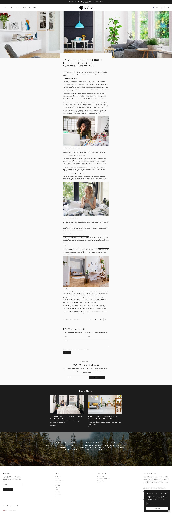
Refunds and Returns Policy (103, 478)
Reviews (18, 7)
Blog (24, 7)
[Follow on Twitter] (7, 505)
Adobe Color (89, 84)
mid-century (82, 222)
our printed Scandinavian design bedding (73, 179)
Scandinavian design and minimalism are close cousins (76, 236)
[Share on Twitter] (95, 319)
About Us (11, 7)
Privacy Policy (91, 332)
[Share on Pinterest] (100, 319)
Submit (67, 352)
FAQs (56, 489)
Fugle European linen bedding (95, 252)
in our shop (100, 113)
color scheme (72, 81)
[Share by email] (106, 319)
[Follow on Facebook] (4, 505)
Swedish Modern (90, 222)
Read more (53, 425)
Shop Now (57, 476)
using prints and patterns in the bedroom (88, 176)
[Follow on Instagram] (11, 505)
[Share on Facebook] (90, 319)
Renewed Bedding (59, 480)
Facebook (81, 312)
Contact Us (36, 7)
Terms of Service (101, 332)
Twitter (87, 312)
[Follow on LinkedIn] (18, 505)
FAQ (30, 7)
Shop (4, 7)
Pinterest (76, 312)
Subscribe (157, 508)
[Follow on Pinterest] (14, 505)
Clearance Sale (58, 483)
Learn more (86, 2)
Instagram (71, 312)
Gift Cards (57, 485)
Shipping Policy (100, 476)
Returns (57, 478)
